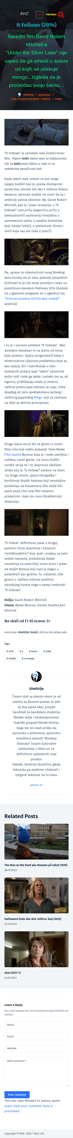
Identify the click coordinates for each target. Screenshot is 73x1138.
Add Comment (16, 1061)
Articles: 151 (36, 785)
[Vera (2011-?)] (36, 949)
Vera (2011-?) (12, 972)
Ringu (38, 397)
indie (47, 651)
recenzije (28, 658)
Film (13, 99)
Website (11, 1048)
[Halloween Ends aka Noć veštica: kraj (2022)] (36, 895)
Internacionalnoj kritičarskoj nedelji (32, 299)
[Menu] (39, 14)
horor (33, 651)
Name (10, 1024)
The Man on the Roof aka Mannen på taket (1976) (35, 865)
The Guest (12, 455)
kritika (11, 658)
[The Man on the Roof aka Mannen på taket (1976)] (36, 842)
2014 (10, 651)
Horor (46, 99)
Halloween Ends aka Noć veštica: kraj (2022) (32, 919)
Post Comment (17, 1094)
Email (10, 1036)
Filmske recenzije (29, 99)
